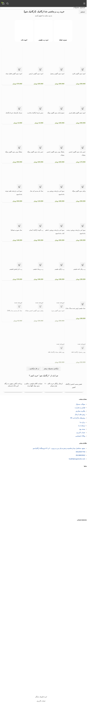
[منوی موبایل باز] (84, 3)
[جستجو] (7, 3)
